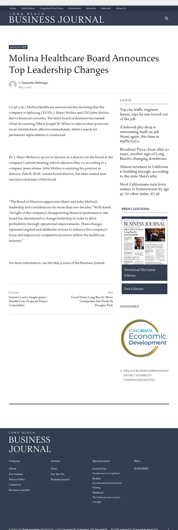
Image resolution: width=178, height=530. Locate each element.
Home (13, 8)
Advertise (91, 8)
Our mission (16, 474)
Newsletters (74, 8)
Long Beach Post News (51, 8)
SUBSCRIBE (141, 468)
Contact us (15, 484)
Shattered (106, 497)
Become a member (19, 490)
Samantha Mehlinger (35, 83)
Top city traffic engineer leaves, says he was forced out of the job (144, 114)
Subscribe (106, 8)
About (12, 468)
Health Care (18, 47)
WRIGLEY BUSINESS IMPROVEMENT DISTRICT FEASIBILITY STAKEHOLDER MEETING (146, 375)
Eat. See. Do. (58, 474)
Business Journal (60, 479)
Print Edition (28, 8)
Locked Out (106, 471)
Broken (107, 483)
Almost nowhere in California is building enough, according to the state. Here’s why (144, 171)
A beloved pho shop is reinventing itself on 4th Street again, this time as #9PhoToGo (139, 134)
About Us (121, 8)
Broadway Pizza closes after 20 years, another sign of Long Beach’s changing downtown (144, 154)
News (54, 468)
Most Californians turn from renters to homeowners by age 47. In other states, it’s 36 (144, 189)
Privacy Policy (17, 479)
